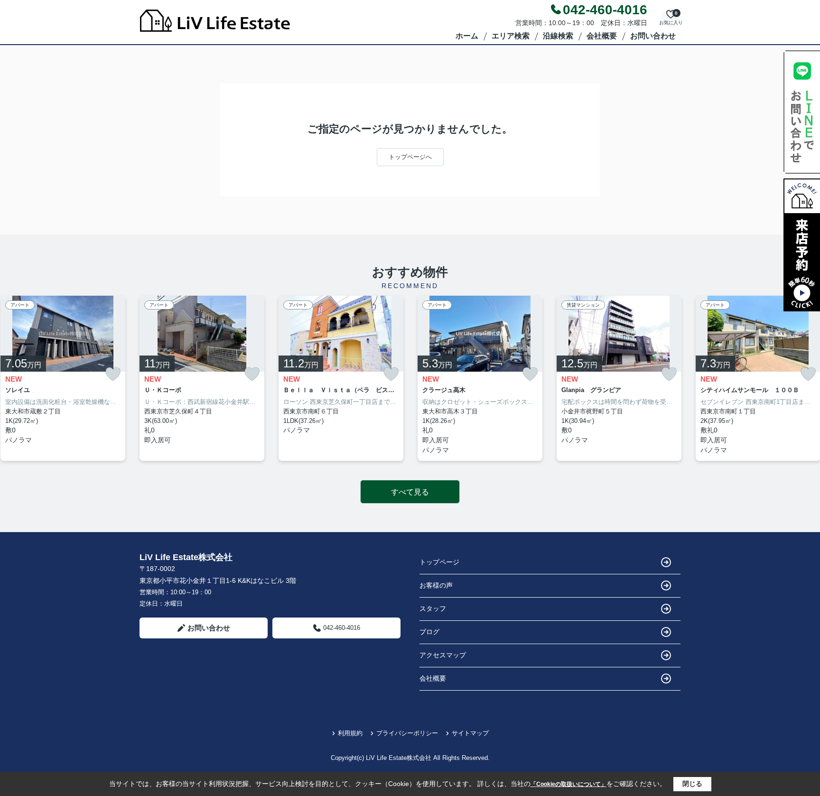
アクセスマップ (442, 655)
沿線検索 (558, 36)
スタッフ (432, 608)
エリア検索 (511, 36)
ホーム (467, 36)
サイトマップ (470, 733)
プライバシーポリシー (407, 733)
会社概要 (602, 36)
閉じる (692, 783)
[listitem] (201, 378)
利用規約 (350, 733)
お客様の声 (436, 585)
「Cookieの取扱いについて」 (568, 784)
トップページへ (410, 156)
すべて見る (410, 492)
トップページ (439, 562)
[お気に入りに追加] (113, 374)
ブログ (429, 632)
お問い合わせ (653, 36)
